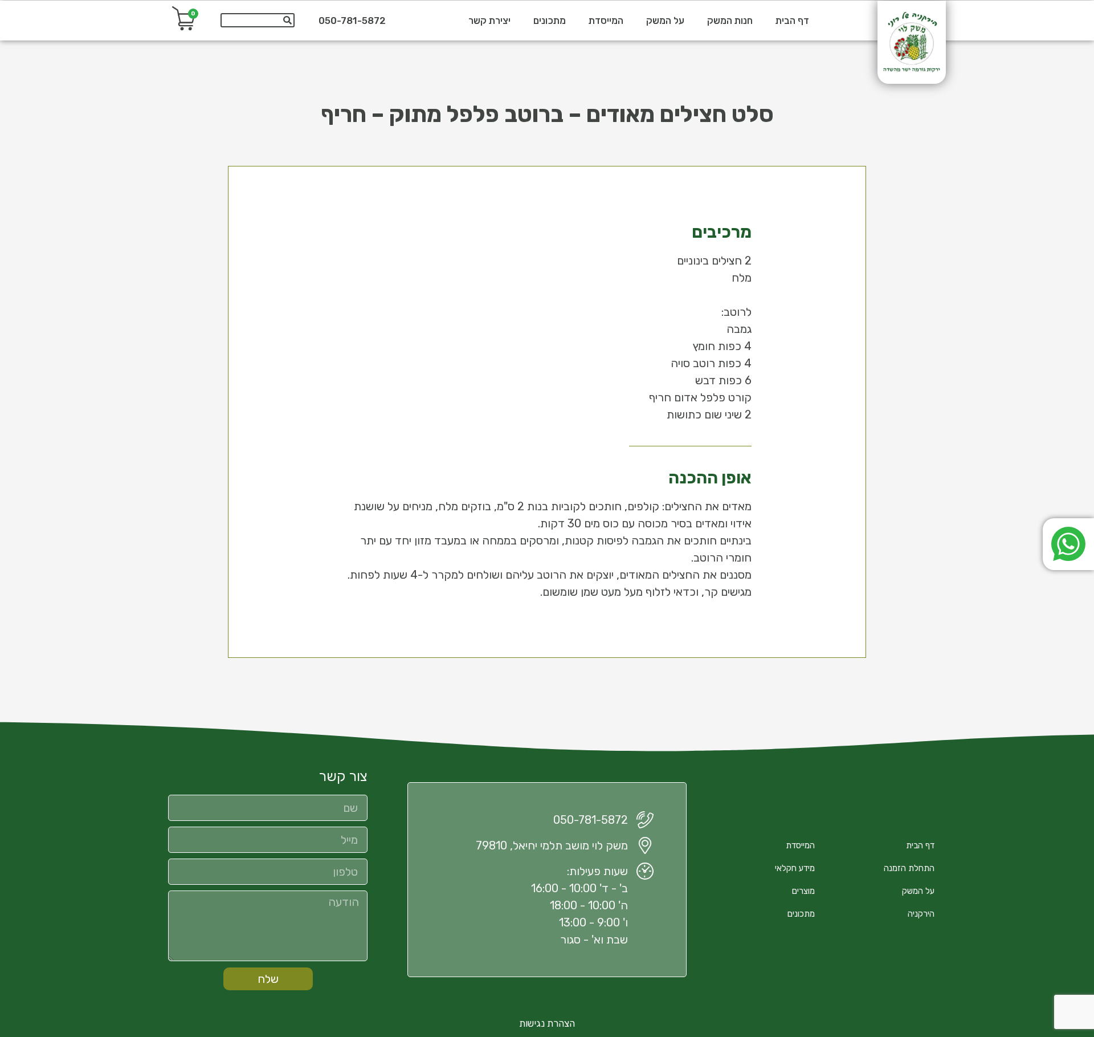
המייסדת (606, 20)
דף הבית (792, 20)
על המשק (665, 20)
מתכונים (549, 20)
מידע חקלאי (795, 868)
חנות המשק (730, 20)
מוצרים (803, 891)
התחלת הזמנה (909, 868)
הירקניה (921, 914)
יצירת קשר (489, 20)
